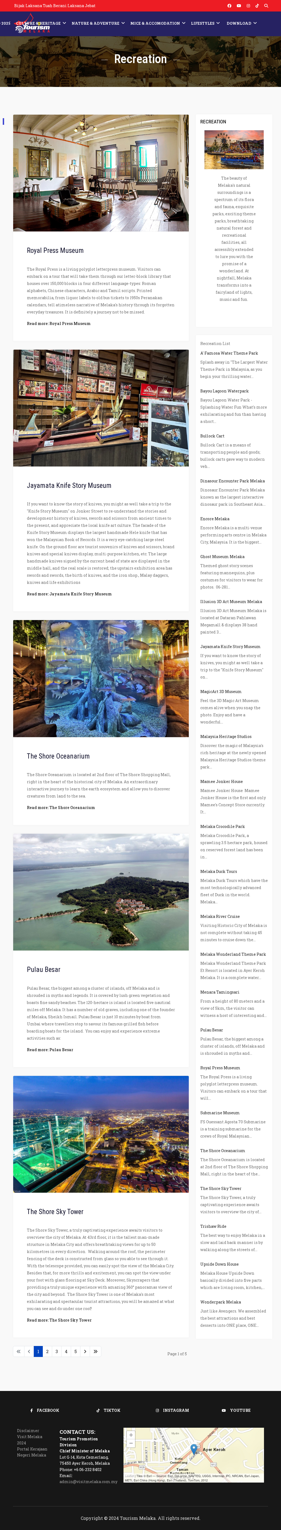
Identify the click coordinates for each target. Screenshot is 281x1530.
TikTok (112, 1410)
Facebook (48, 1410)
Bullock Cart (212, 436)
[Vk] (257, 5)
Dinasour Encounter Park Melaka (232, 480)
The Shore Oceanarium (58, 756)
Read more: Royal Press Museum (59, 323)
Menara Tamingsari (220, 992)
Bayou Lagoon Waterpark (224, 391)
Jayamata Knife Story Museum (69, 486)
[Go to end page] (95, 1351)
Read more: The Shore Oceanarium (61, 807)
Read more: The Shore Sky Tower (59, 1320)
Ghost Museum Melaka (222, 556)
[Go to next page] (85, 1351)
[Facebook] (229, 5)
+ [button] (131, 1435)
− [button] (131, 1443)
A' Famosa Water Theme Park (229, 353)
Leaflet (129, 1476)
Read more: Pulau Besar (50, 1049)
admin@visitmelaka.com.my (88, 1481)
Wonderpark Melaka (220, 1302)
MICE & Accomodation (155, 23)
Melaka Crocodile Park (222, 826)
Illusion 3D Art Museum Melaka (231, 601)
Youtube (240, 1410)
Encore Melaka (214, 518)
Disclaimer (28, 1430)
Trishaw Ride (213, 1226)
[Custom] (266, 5)
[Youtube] (239, 5)
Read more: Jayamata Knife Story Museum (69, 593)
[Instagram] (248, 5)
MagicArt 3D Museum (221, 691)
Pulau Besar (43, 970)
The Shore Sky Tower (55, 1212)
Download (239, 23)
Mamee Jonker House (221, 781)
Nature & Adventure (95, 23)
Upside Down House (219, 1264)
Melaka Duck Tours (218, 871)
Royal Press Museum (55, 250)
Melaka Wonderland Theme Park (233, 954)
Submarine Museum (220, 1112)
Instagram (176, 1410)
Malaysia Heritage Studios (226, 736)
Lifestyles (202, 23)
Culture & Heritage (38, 23)
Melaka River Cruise (220, 916)
